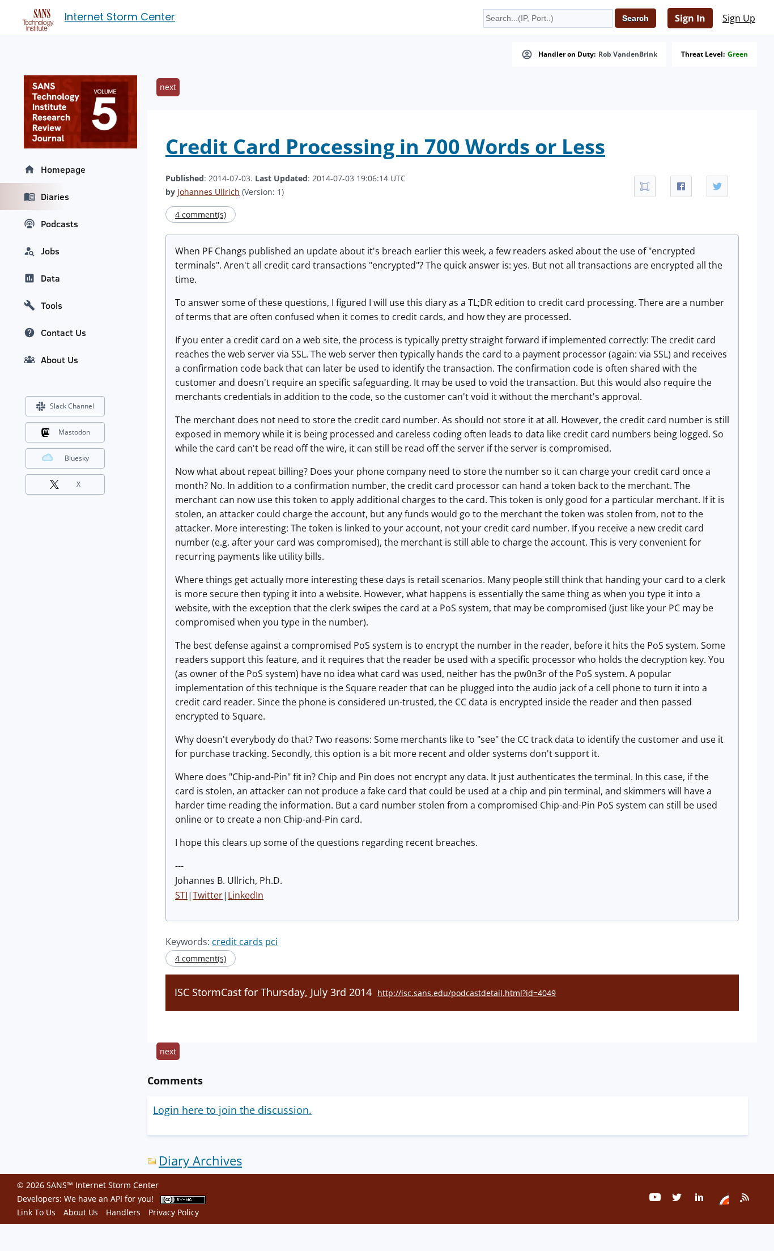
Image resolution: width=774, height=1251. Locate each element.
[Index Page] (36, 17)
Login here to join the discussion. (232, 1110)
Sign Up (738, 18)
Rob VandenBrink (627, 54)
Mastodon (74, 432)
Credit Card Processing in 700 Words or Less (385, 146)
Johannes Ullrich (208, 191)
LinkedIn (245, 895)
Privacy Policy (173, 1212)
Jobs (50, 251)
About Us (59, 360)
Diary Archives (200, 1160)
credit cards (237, 941)
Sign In (690, 18)
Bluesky (77, 458)
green (738, 54)
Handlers (123, 1212)
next (168, 87)
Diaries (55, 196)
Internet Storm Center (120, 17)
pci (271, 941)
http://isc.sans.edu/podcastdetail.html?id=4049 (466, 993)
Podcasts (59, 224)
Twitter (208, 895)
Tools (51, 305)
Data (50, 278)
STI (181, 895)
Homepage (63, 169)
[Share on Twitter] (717, 186)
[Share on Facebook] (681, 186)
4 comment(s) (200, 214)
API (116, 1198)
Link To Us (36, 1212)
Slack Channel (72, 406)
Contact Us (63, 332)
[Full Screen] (645, 186)
